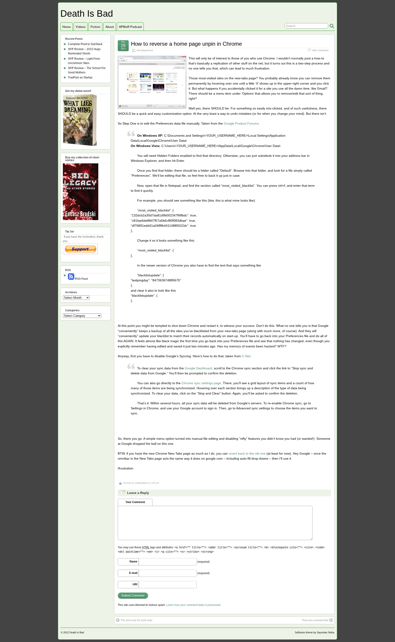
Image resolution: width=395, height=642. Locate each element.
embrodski (141, 483)
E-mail (133, 573)
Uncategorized (144, 50)
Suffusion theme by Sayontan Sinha (314, 632)
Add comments (320, 50)
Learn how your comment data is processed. (193, 605)
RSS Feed (81, 278)
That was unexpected (315, 620)
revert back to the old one (247, 453)
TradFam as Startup (80, 77)
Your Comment (135, 502)
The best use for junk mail (136, 620)
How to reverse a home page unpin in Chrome (186, 44)
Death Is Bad (86, 13)
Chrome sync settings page (201, 383)
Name (133, 561)
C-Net (246, 356)
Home (66, 27)
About (109, 27)
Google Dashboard (198, 368)
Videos (80, 27)
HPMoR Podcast (130, 27)
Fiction (95, 27)
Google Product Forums (241, 123)
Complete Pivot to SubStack (85, 44)
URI (135, 584)
